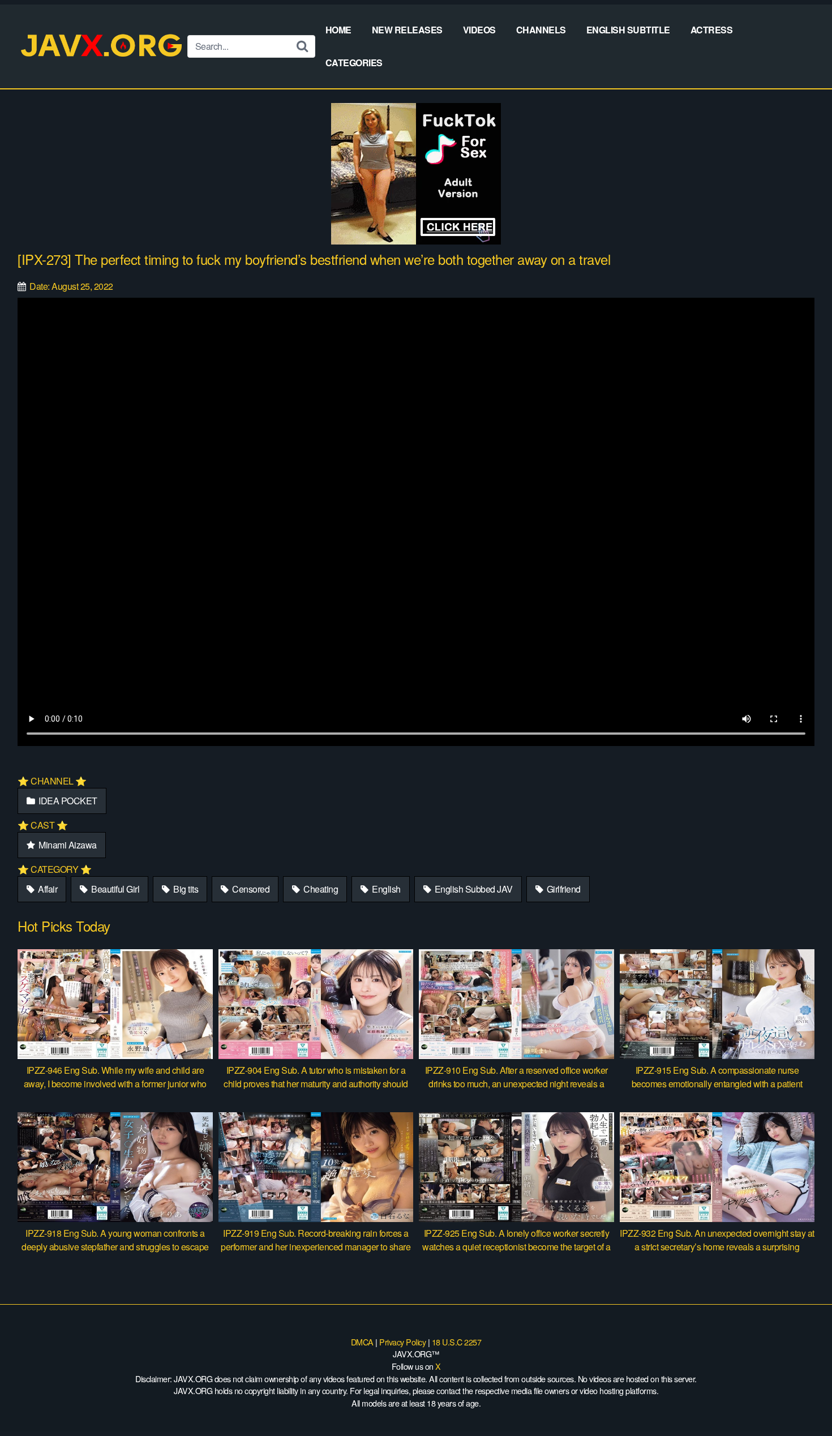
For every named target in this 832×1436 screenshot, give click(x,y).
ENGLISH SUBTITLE (628, 29)
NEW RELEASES (407, 29)
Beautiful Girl (114, 888)
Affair (47, 888)
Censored (250, 888)
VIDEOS (479, 29)
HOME (338, 29)
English (385, 888)
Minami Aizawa (67, 844)
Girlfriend (562, 888)
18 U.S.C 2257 (457, 1342)
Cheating (320, 888)
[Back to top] (801, 1399)
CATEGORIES (354, 62)
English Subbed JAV (472, 888)
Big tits (185, 888)
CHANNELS (541, 29)
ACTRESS (712, 29)
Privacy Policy (402, 1342)
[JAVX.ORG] (102, 46)
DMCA (362, 1342)
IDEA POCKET (67, 800)
